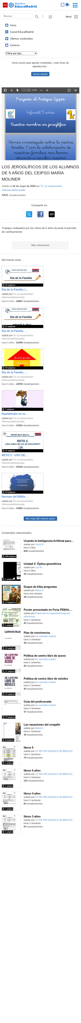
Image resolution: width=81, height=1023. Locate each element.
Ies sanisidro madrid (45, 636)
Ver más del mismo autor (40, 518)
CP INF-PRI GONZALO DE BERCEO (53, 751)
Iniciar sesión (40, 74)
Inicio (13, 25)
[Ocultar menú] (72, 17)
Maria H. (39, 590)
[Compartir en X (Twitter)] (29, 214)
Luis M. (38, 567)
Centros (15, 45)
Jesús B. (39, 544)
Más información (40, 245)
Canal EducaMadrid (22, 31)
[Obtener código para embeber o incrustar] (52, 214)
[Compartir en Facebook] (40, 214)
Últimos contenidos (21, 38)
